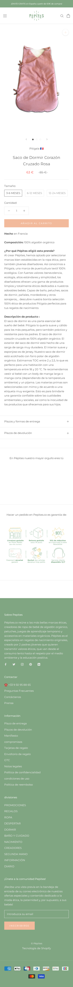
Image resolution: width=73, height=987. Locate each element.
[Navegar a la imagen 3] (40, 139)
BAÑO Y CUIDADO (16, 835)
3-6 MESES (13, 193)
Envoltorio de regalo (17, 754)
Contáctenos (12, 697)
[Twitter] (14, 664)
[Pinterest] (30, 664)
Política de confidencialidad (22, 772)
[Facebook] (5, 664)
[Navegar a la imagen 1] (33, 139)
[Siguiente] (46, 139)
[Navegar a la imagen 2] (36, 139)
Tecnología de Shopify (36, 948)
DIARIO (9, 866)
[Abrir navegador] (5, 15)
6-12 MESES (34, 193)
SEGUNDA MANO (16, 854)
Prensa (8, 703)
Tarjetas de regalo (16, 748)
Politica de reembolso (18, 784)
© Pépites (36, 943)
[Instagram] (22, 664)
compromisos (13, 742)
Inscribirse (19, 925)
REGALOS (11, 811)
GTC (7, 760)
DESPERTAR (12, 823)
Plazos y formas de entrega (22, 421)
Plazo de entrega (15, 723)
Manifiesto (11, 735)
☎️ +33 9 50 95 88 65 (17, 684)
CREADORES (13, 848)
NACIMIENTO (13, 842)
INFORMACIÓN (14, 860)
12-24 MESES (57, 193)
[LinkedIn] (39, 664)
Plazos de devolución (18, 433)
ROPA (8, 817)
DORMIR (10, 829)
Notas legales (13, 766)
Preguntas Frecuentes (19, 690)
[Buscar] (62, 15)
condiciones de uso (16, 778)
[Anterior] (26, 139)
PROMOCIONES (15, 805)
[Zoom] (65, 32)
